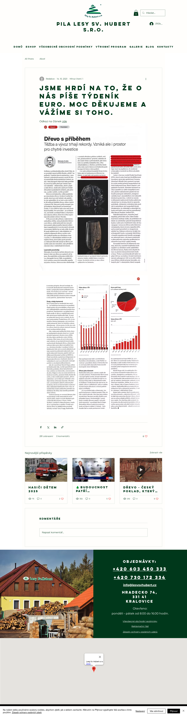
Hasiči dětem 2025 (42, 489)
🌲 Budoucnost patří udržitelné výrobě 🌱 (92, 489)
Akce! (42, 58)
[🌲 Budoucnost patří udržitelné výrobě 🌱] (93, 470)
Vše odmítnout (156, 711)
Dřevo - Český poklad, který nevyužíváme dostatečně (139, 489)
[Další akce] (146, 79)
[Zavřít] (183, 711)
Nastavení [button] (140, 711)
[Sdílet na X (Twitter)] (48, 427)
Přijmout (174, 711)
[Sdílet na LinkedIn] (55, 427)
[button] (136, 13)
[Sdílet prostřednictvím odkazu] (62, 427)
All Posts (29, 58)
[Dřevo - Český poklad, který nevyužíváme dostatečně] (141, 470)
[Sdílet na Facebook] (40, 427)
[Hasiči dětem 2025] (46, 470)
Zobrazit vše (156, 452)
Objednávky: (140, 561)
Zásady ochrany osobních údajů (27, 712)
